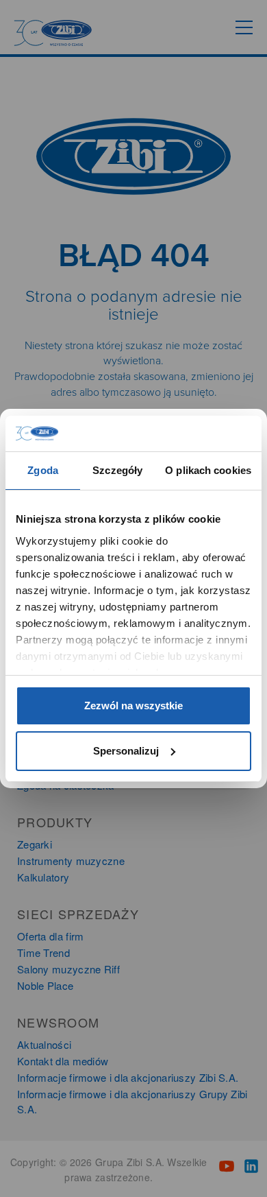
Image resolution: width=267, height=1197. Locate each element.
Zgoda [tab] (42, 470)
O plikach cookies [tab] (208, 470)
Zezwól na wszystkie (133, 705)
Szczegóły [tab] (117, 470)
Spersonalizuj (126, 751)
